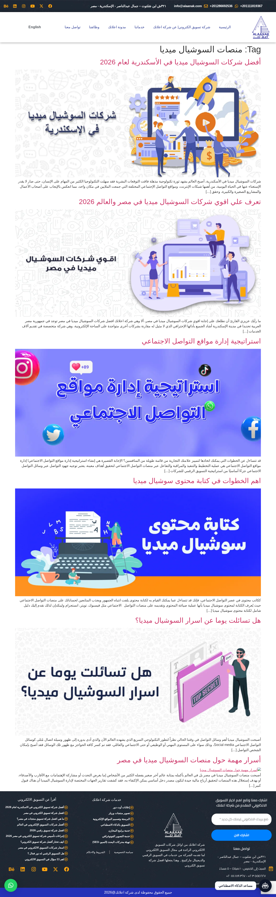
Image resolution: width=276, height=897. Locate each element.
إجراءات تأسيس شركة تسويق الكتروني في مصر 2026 (35, 836)
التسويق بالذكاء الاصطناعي (115, 824)
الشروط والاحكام (95, 852)
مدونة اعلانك (117, 27)
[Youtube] (32, 6)
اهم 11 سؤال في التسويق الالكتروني (44, 859)
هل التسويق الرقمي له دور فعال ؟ (46, 853)
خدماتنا (139, 27)
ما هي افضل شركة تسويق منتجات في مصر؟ (40, 818)
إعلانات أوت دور (121, 807)
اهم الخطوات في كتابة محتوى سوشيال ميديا (197, 481)
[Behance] (6, 6)
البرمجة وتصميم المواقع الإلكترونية (111, 819)
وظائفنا (94, 27)
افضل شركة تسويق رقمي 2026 (47, 830)
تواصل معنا (72, 27)
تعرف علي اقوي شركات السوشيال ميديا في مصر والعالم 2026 (170, 202)
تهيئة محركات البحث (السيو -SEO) (111, 842)
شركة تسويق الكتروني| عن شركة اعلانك (181, 27)
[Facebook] (50, 6)
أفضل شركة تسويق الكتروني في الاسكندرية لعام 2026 (34, 807)
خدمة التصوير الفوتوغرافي (116, 836)
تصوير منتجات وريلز (119, 813)
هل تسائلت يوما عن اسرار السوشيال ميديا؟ (198, 620)
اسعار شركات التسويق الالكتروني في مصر (41, 847)
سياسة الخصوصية (123, 852)
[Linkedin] (15, 6)
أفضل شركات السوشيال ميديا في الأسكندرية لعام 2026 (180, 62)
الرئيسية (225, 27)
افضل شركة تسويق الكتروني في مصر (44, 812)
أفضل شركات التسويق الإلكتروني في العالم (40, 824)
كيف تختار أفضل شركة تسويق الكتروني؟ (42, 841)
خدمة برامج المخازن (119, 830)
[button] (10, 885)
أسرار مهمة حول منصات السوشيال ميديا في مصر (189, 760)
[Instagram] (24, 6)
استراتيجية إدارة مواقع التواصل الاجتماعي (201, 341)
